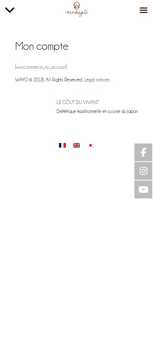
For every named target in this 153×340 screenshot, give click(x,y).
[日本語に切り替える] (91, 145)
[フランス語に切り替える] (62, 145)
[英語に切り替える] (76, 145)
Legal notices (97, 79)
